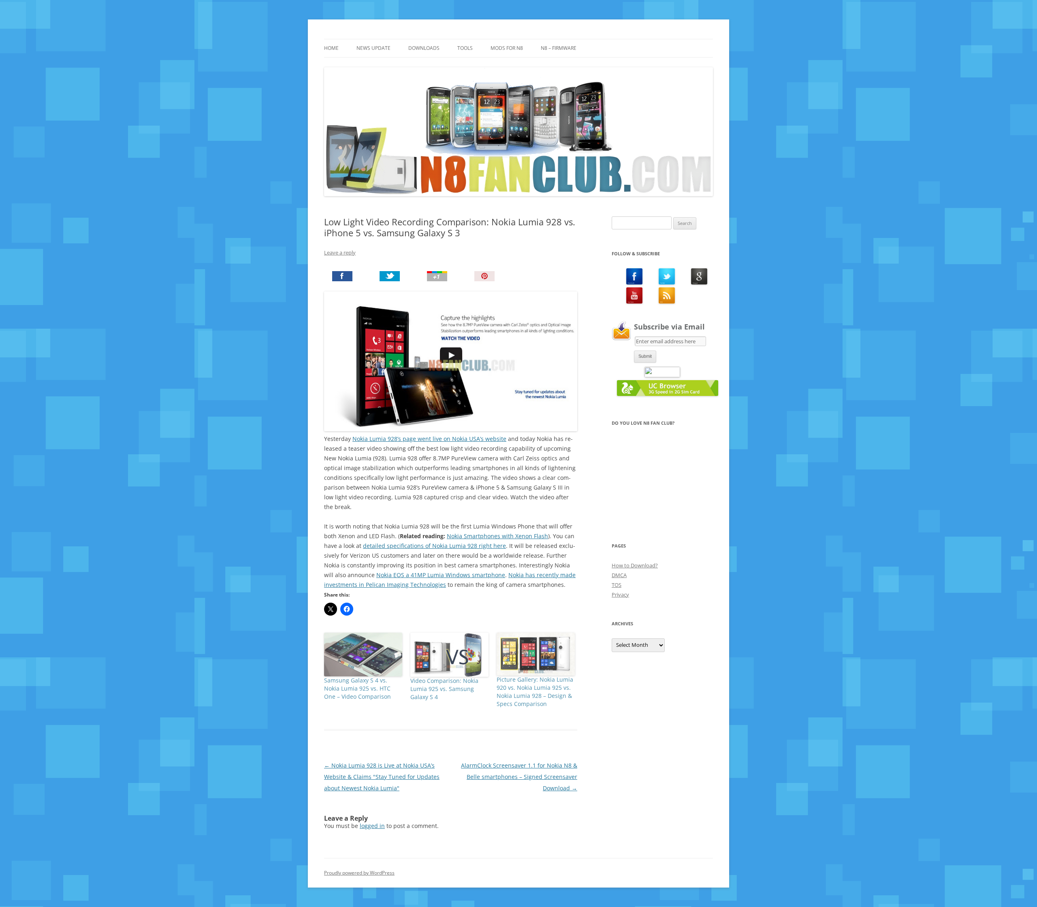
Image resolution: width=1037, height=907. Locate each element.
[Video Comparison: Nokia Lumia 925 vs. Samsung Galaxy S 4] (449, 654)
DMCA (619, 575)
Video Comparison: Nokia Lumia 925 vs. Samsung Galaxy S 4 (444, 689)
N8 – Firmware (558, 48)
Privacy (620, 594)
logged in (372, 826)
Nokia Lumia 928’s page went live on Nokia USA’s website (429, 439)
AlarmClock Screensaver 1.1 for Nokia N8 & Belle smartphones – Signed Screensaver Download (519, 777)
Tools (465, 48)
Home (331, 48)
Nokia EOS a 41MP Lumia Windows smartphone (440, 575)
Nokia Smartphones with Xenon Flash (497, 536)
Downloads (424, 48)
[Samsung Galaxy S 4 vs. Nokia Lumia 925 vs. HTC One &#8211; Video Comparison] (363, 654)
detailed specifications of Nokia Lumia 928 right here (434, 546)
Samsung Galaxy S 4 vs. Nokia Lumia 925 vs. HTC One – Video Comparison (357, 688)
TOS (616, 584)
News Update (373, 48)
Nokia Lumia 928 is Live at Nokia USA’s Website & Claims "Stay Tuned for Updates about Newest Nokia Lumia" (382, 777)
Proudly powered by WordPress (359, 872)
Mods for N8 (507, 48)
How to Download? (635, 565)
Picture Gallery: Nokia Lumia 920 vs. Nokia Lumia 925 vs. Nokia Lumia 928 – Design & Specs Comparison (535, 692)
